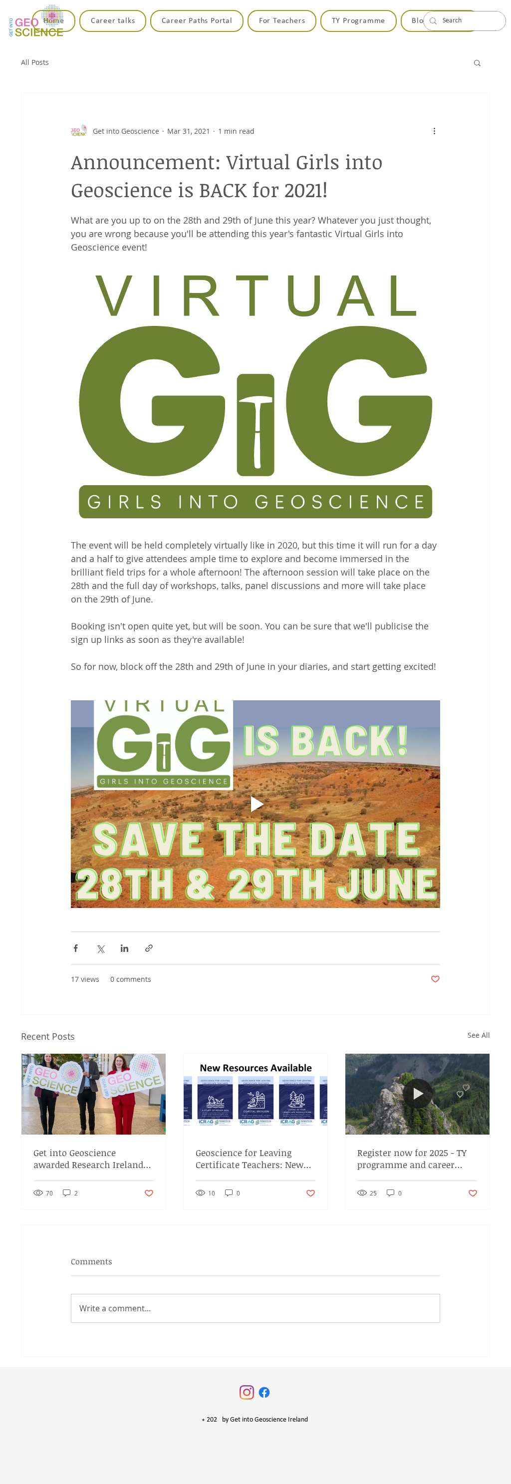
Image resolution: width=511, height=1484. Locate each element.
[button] (477, 62)
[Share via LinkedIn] (124, 948)
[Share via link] (149, 948)
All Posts (35, 62)
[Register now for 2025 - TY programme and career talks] (417, 1094)
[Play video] (255, 804)
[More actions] (434, 131)
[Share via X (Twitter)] (100, 948)
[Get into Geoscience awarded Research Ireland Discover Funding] (93, 1094)
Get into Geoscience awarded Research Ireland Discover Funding (88, 1159)
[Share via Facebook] (75, 948)
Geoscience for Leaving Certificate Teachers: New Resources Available (249, 1159)
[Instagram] (247, 1392)
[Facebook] (264, 1392)
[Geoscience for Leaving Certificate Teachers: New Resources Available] (256, 1094)
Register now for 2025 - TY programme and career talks (412, 1159)
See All (479, 1035)
